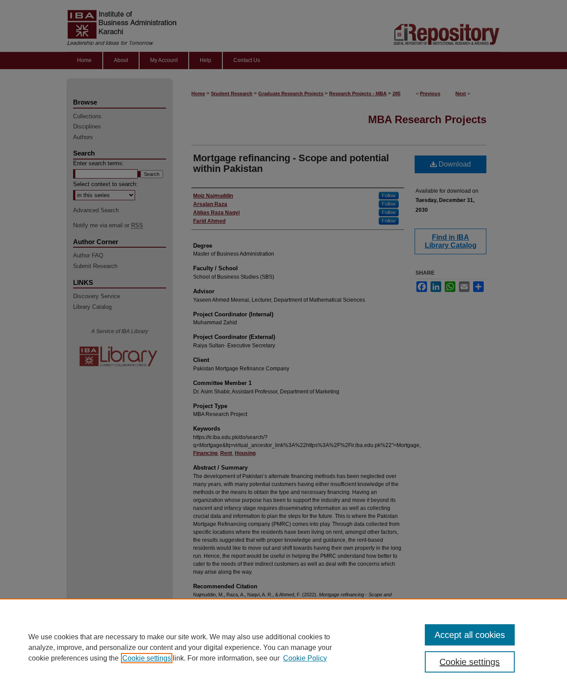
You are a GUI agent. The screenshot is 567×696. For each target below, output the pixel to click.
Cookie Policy (305, 658)
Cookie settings (146, 658)
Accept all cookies (470, 635)
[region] (283, 647)
